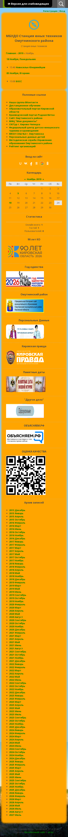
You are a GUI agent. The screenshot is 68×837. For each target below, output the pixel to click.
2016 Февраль (17, 522)
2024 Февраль (17, 733)
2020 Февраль (17, 604)
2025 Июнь (15, 777)
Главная (11, 53)
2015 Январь (16, 513)
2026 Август (16, 811)
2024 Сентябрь (17, 748)
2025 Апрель (16, 770)
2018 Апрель (16, 569)
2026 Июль (15, 808)
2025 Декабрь (17, 789)
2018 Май (14, 573)
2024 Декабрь (17, 758)
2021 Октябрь (17, 654)
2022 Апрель (16, 673)
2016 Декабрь (17, 538)
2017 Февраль (17, 544)
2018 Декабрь (17, 579)
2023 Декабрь (17, 726)
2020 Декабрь (17, 629)
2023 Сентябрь (17, 717)
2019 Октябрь (17, 598)
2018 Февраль (17, 566)
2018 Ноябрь (16, 576)
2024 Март (15, 736)
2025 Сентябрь (17, 780)
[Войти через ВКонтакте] (25, 163)
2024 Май (14, 742)
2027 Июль (15, 814)
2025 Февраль (17, 764)
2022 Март (15, 670)
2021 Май (14, 642)
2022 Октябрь (17, 686)
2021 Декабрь (17, 660)
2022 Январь (16, 664)
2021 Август (16, 648)
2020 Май (14, 613)
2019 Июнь (15, 591)
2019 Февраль (17, 582)
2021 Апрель (16, 638)
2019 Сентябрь (17, 595)
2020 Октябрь (17, 623)
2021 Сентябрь (17, 651)
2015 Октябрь (17, 519)
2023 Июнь (15, 711)
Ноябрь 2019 (34, 179)
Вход (62, 11)
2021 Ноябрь (16, 657)
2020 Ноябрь (16, 626)
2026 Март (15, 799)
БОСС (19, 81)
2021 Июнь (15, 645)
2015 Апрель (16, 516)
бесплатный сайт (34, 832)
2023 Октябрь (17, 720)
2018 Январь (16, 563)
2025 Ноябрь (16, 786)
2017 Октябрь (17, 557)
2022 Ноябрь (16, 689)
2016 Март (15, 525)
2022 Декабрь (17, 692)
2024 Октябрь (17, 752)
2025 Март (15, 767)
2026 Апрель (16, 802)
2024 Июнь (15, 745)
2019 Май (14, 588)
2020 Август (16, 616)
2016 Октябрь (17, 532)
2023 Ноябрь (16, 723)
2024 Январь (16, 730)
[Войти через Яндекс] (36, 163)
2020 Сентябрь (17, 620)
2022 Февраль (17, 667)
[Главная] (34, 28)
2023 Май (14, 708)
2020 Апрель (16, 610)
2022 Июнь (15, 679)
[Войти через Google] (42, 163)
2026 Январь (16, 792)
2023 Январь (16, 695)
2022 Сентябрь (17, 682)
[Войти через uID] (20, 163)
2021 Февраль (17, 632)
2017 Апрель (16, 551)
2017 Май (14, 554)
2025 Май (14, 774)
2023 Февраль (17, 698)
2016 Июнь (15, 529)
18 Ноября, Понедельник (21, 59)
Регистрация (50, 11)
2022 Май (14, 676)
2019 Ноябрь (16, 601)
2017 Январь (16, 541)
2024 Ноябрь (16, 755)
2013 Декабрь (17, 510)
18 (10, 202)
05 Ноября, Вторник (18, 73)
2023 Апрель (16, 704)
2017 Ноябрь (16, 560)
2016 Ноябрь (16, 535)
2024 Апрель (16, 739)
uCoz (50, 832)
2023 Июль (15, 714)
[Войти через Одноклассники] (47, 163)
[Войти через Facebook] (31, 163)
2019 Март (15, 585)
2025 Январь (16, 761)
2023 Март (15, 701)
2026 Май (14, 805)
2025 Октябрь (17, 783)
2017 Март (15, 547)
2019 (20, 53)
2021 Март (15, 635)
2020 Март (15, 607)
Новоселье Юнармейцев (30, 67)
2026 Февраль (17, 796)
